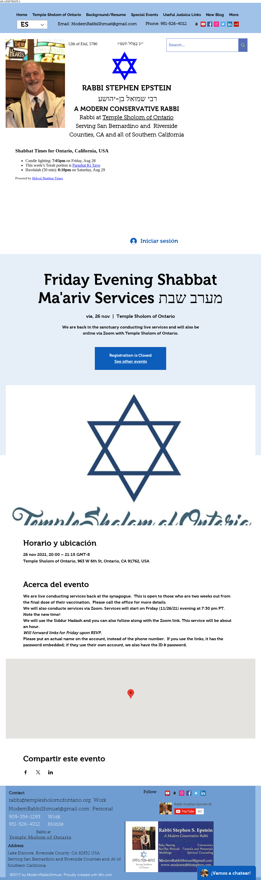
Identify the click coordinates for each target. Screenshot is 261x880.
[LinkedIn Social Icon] (229, 24)
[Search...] (242, 45)
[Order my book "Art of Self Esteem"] (196, 24)
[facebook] (209, 24)
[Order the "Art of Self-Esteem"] (174, 793)
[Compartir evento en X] (38, 772)
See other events (130, 361)
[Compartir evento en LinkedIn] (50, 772)
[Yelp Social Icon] (236, 24)
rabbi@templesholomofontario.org (50, 800)
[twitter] (203, 24)
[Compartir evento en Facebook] (25, 772)
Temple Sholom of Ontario (138, 118)
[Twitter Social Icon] (223, 24)
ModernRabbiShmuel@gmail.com (104, 24)
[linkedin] (216, 24)
